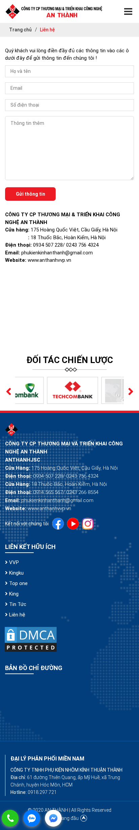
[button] (8, 390)
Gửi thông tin (30, 194)
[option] (44, 390)
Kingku (16, 573)
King (13, 594)
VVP (13, 562)
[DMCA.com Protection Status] (31, 639)
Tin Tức (17, 604)
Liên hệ (16, 615)
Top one (18, 583)
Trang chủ (20, 29)
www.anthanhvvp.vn (49, 260)
